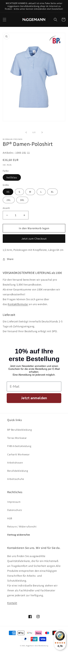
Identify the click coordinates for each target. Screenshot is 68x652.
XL (52, 191)
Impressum (13, 501)
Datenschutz (14, 510)
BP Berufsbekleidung (19, 429)
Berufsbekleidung (17, 470)
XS (8, 191)
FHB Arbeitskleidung (19, 446)
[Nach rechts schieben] (42, 132)
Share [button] (10, 259)
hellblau (12, 177)
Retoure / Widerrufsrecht (21, 526)
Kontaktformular (18, 304)
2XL (9, 200)
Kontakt (12, 603)
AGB (9, 518)
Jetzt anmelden (34, 398)
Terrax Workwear (17, 438)
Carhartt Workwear (18, 454)
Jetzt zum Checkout (34, 238)
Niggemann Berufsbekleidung (37, 646)
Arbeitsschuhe (15, 479)
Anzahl (6, 208)
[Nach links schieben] (26, 132)
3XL (22, 200)
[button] (5, 20)
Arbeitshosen (15, 462)
